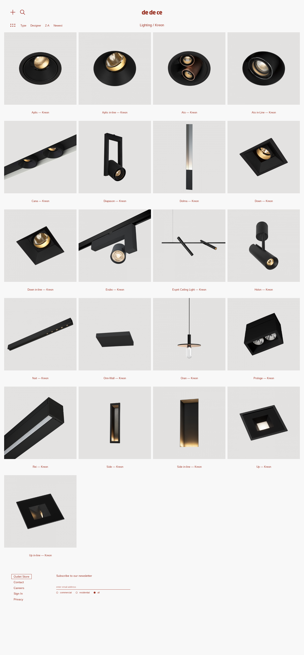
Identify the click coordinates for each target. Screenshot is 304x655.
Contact (19, 582)
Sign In (18, 593)
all (98, 593)
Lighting (146, 25)
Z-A (47, 25)
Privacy (18, 599)
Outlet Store (21, 576)
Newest (58, 25)
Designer (35, 25)
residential (84, 593)
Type (23, 25)
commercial (66, 593)
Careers (19, 588)
